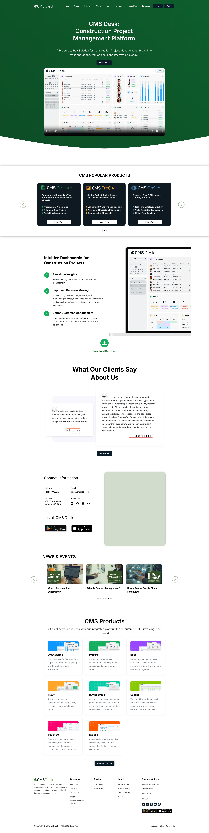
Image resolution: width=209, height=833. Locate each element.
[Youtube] (88, 503)
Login (157, 6)
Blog (107, 6)
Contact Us (146, 6)
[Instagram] (83, 503)
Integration (98, 784)
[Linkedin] (72, 503)
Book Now (98, 788)
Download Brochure (104, 351)
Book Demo (104, 62)
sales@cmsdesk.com (80, 492)
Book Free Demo (104, 763)
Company (87, 6)
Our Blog (73, 788)
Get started (104, 453)
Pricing (98, 6)
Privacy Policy (124, 788)
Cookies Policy (124, 792)
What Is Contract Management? (104, 588)
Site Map (121, 796)
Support (73, 796)
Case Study (118, 6)
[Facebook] (77, 503)
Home (67, 6)
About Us (74, 784)
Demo (169, 6)
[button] (23, 205)
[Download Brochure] (104, 343)
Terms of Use (123, 784)
